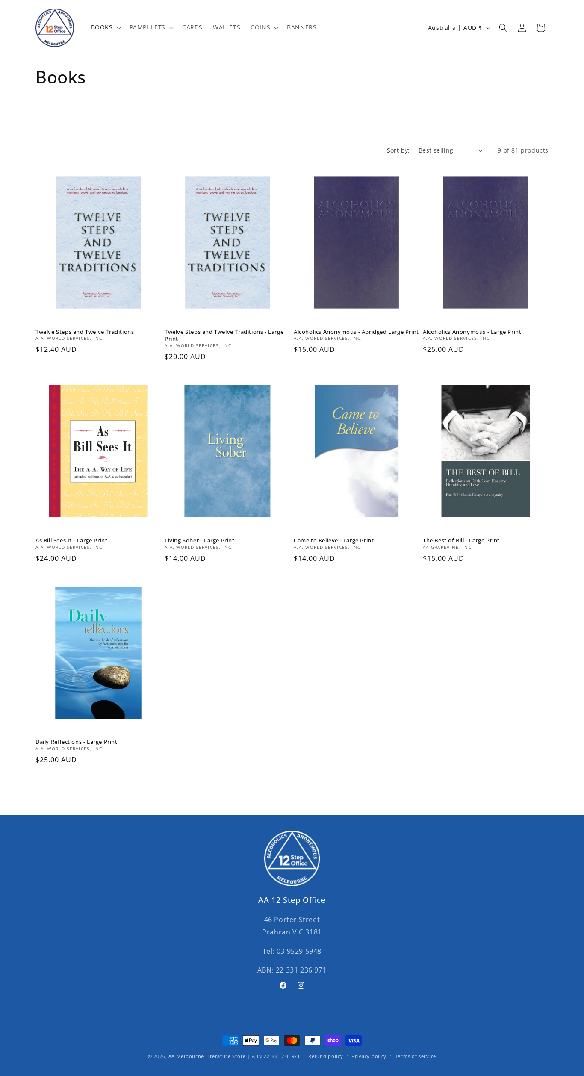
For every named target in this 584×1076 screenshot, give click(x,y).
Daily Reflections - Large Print (76, 742)
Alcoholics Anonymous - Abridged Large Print (356, 332)
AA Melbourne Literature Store (207, 1056)
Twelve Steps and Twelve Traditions (84, 332)
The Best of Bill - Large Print (461, 540)
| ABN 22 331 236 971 (274, 1056)
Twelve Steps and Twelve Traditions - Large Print (224, 335)
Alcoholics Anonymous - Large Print (472, 332)
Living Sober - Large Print (200, 540)
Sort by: (398, 150)
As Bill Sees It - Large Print (71, 540)
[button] (105, 27)
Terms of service (415, 1055)
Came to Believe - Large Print (334, 540)
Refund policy (325, 1055)
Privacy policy (368, 1055)
